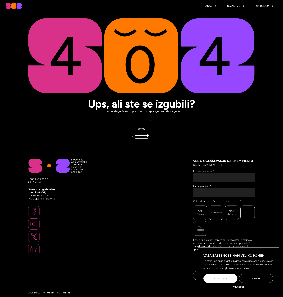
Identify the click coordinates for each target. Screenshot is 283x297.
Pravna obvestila (51, 292)
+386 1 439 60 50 (38, 179)
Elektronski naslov (203, 171)
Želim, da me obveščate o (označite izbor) (217, 201)
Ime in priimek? (202, 186)
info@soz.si (34, 182)
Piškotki (66, 292)
